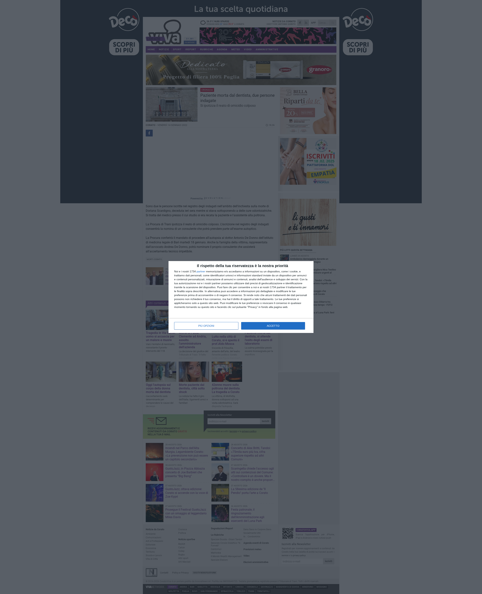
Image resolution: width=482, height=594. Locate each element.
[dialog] (241, 297)
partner (201, 271)
